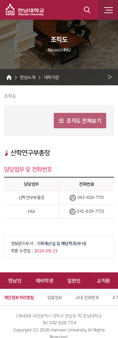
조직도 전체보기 (84, 120)
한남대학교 (25, 10)
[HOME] (9, 77)
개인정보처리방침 (19, 297)
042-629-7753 (90, 211)
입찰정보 (54, 297)
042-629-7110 (90, 197)
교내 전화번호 (87, 297)
